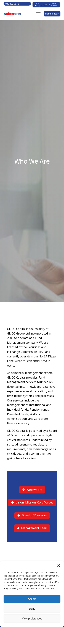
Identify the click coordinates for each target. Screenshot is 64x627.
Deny (32, 608)
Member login (52, 13)
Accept (32, 598)
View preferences (32, 618)
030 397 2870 (12, 3)
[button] (58, 565)
